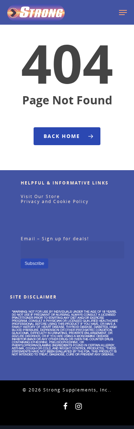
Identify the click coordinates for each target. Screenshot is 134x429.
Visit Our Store (40, 196)
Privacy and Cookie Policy (55, 201)
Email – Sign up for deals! (55, 239)
